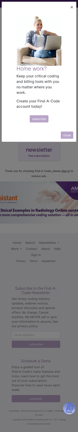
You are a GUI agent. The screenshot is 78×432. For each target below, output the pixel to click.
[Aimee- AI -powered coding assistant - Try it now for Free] (69, 408)
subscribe (39, 119)
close (67, 135)
